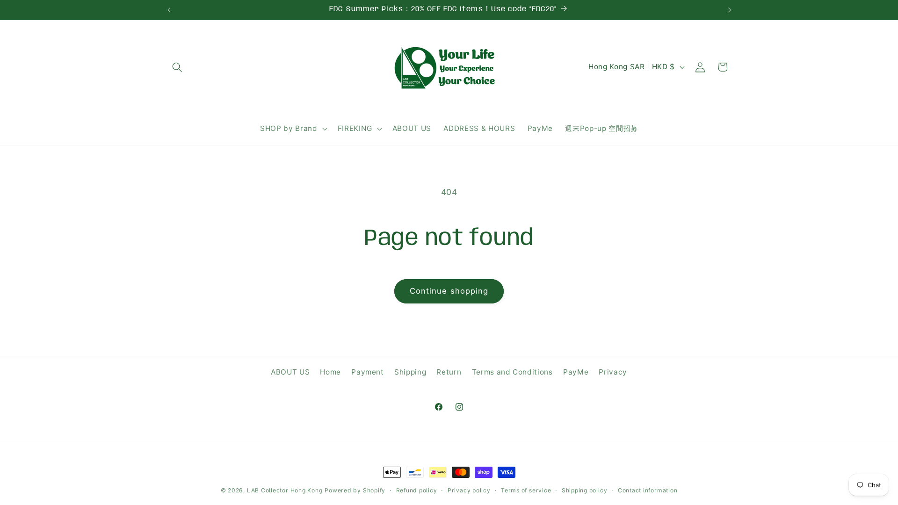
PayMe (575, 372)
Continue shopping (449, 291)
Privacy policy (469, 490)
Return (448, 372)
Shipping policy (585, 490)
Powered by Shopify (355, 490)
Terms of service (526, 490)
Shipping (410, 372)
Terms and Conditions (512, 372)
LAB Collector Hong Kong (285, 490)
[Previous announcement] (169, 10)
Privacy (613, 372)
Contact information (648, 490)
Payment (367, 372)
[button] (177, 67)
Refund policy (416, 490)
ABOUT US (290, 372)
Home (330, 372)
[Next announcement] (729, 10)
